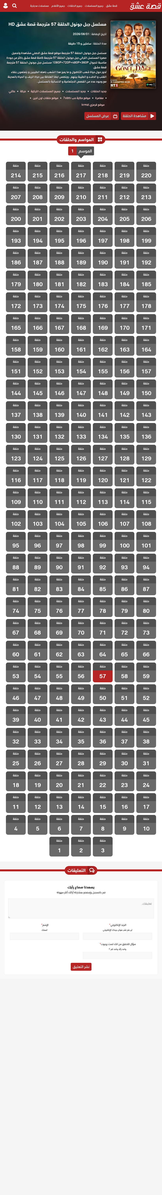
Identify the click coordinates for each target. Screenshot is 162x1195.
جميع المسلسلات (94, 5)
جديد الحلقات (98, 91)
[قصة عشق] (145, 6)
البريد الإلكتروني (117, 924)
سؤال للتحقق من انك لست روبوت (117, 944)
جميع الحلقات (75, 5)
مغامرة (99, 98)
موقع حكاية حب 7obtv (76, 98)
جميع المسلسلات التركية (45, 91)
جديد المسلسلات (75, 91)
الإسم (44, 924)
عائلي (12, 91)
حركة (23, 91)
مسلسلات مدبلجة (39, 5)
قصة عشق (111, 5)
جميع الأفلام (58, 5)
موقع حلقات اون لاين (45, 98)
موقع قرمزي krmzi (93, 104)
